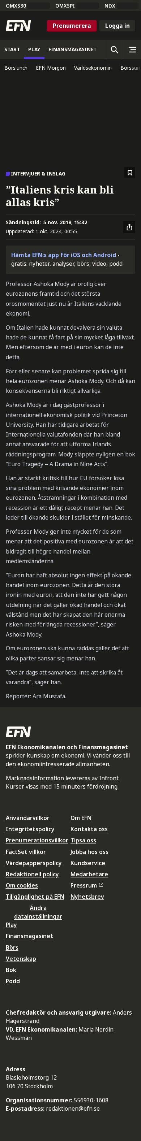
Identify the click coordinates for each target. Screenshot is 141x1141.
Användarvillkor (28, 818)
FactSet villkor (26, 852)
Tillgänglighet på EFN (35, 897)
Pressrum (83, 885)
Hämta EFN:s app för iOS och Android (63, 255)
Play (11, 925)
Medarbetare (89, 874)
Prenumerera (72, 26)
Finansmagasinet (29, 936)
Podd (13, 981)
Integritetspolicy (30, 829)
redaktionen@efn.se (73, 1108)
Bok (11, 970)
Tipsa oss (83, 840)
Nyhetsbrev (87, 897)
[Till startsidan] (18, 26)
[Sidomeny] (132, 49)
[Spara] (130, 172)
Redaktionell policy (32, 874)
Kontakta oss (89, 829)
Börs (12, 947)
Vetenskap (21, 959)
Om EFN (80, 818)
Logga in (117, 26)
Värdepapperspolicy (34, 863)
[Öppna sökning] (114, 49)
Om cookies (22, 885)
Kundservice (87, 863)
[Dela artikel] (129, 227)
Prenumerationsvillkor (37, 840)
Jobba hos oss (89, 852)
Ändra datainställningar (38, 912)
